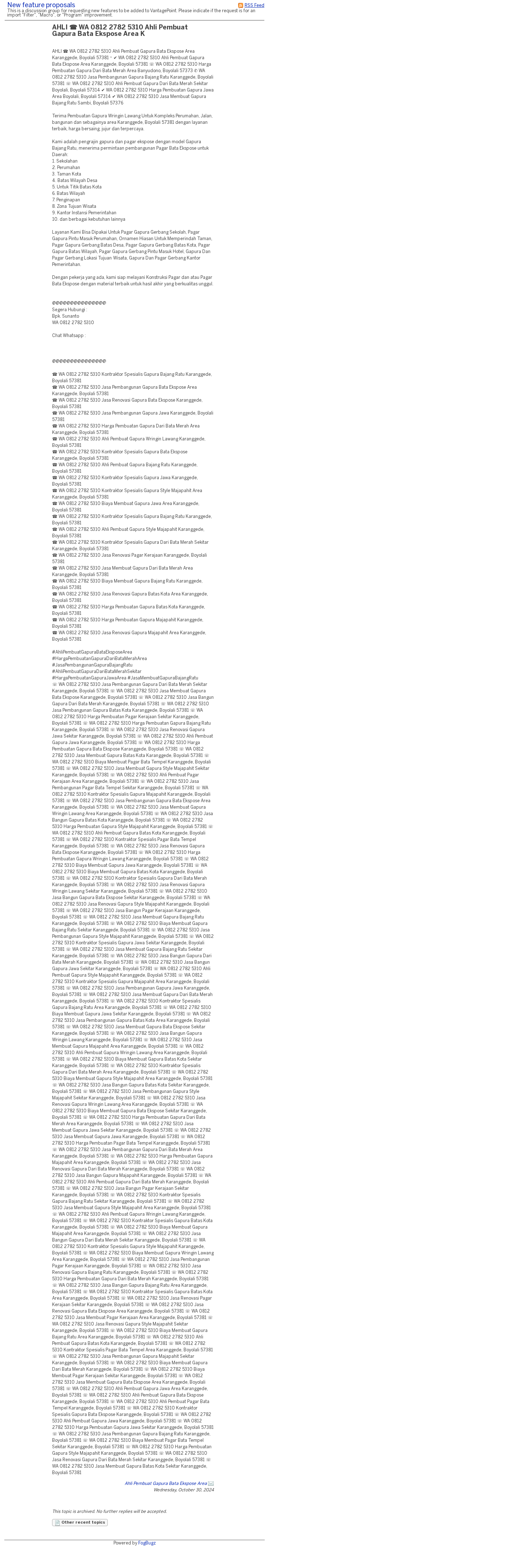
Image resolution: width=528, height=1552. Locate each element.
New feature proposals (41, 6)
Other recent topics (82, 1522)
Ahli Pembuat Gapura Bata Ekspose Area (166, 1484)
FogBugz (147, 1543)
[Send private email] (211, 1484)
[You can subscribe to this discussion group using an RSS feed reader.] (241, 6)
